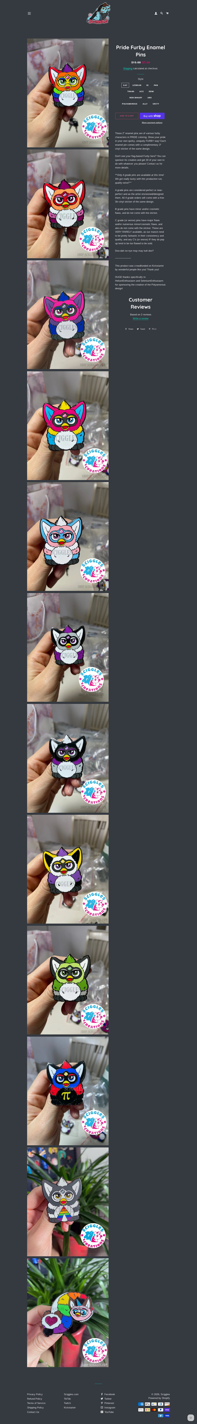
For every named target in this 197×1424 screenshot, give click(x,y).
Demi (151, 91)
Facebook (109, 1394)
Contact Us (33, 1412)
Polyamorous (129, 104)
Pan (156, 85)
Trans (130, 91)
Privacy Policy (35, 1394)
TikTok (67, 1398)
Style (140, 79)
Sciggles (165, 1394)
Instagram (109, 1407)
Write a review (140, 318)
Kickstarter (70, 1407)
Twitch (67, 1403)
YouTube (109, 1412)
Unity (156, 104)
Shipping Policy (35, 1407)
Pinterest (109, 1403)
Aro (150, 98)
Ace (141, 91)
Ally (145, 104)
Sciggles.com (71, 1394)
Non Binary (136, 98)
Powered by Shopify (159, 1398)
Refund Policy (34, 1398)
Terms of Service (36, 1403)
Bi (148, 85)
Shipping (127, 68)
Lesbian (137, 85)
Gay (125, 85)
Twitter (108, 1398)
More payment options (152, 122)
